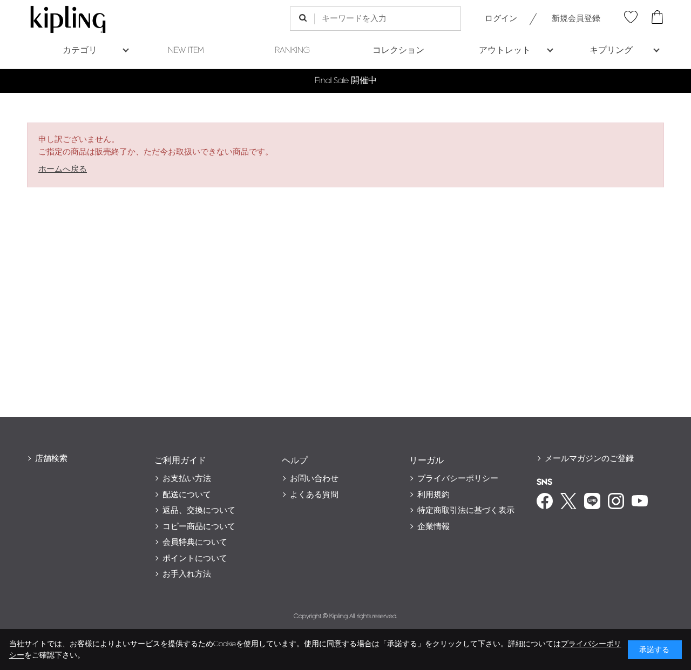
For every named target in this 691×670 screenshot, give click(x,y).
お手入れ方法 (186, 574)
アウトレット (505, 50)
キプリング (611, 50)
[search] (302, 18)
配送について (186, 495)
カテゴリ (80, 50)
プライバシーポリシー (457, 478)
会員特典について (194, 542)
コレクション (398, 50)
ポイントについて (194, 558)
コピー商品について (198, 527)
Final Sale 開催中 (346, 81)
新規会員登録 (576, 18)
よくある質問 (314, 495)
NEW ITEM (186, 50)
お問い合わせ (314, 478)
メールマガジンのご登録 (589, 459)
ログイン (501, 18)
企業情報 (433, 527)
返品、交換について (198, 510)
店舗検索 (51, 459)
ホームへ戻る (62, 169)
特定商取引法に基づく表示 (465, 510)
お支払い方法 (186, 478)
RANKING (292, 50)
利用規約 (433, 495)
